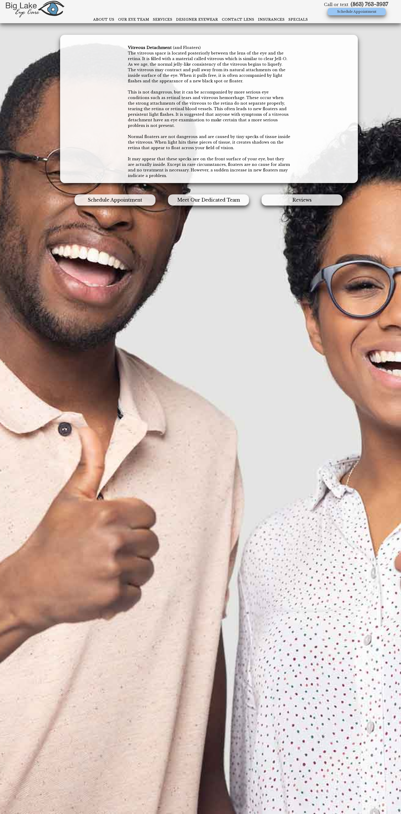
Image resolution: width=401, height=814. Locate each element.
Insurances (271, 19)
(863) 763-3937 (369, 4)
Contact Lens (238, 19)
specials (298, 19)
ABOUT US (103, 19)
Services (162, 19)
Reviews (302, 200)
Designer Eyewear (197, 19)
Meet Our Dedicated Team (208, 200)
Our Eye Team (133, 19)
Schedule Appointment (356, 12)
